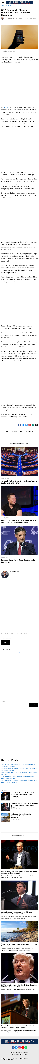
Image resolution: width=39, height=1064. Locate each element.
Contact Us (5, 1058)
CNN (6, 431)
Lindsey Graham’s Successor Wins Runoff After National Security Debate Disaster (18, 1026)
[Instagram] (19, 1047)
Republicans (29, 431)
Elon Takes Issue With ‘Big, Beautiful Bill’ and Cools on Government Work (18, 521)
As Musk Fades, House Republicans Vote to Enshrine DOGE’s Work (19, 482)
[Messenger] (23, 425)
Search (3, 702)
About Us (14, 1058)
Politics (9, 5)
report (6, 107)
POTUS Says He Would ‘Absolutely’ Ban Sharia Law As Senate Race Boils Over (19, 986)
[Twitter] (26, 425)
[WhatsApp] (25, 1047)
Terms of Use (23, 1058)
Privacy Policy (8, 1059)
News (3, 5)
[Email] (36, 425)
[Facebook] (19, 425)
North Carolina (16, 431)
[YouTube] (22, 1047)
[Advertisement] (19, 84)
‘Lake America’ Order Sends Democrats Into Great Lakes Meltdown (21, 816)
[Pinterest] (29, 425)
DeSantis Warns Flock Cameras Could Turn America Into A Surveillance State (24, 805)
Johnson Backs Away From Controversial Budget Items (18, 561)
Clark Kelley (10, 18)
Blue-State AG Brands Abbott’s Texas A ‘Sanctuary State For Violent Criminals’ (24, 794)
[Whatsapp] (33, 425)
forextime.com (10, 51)
